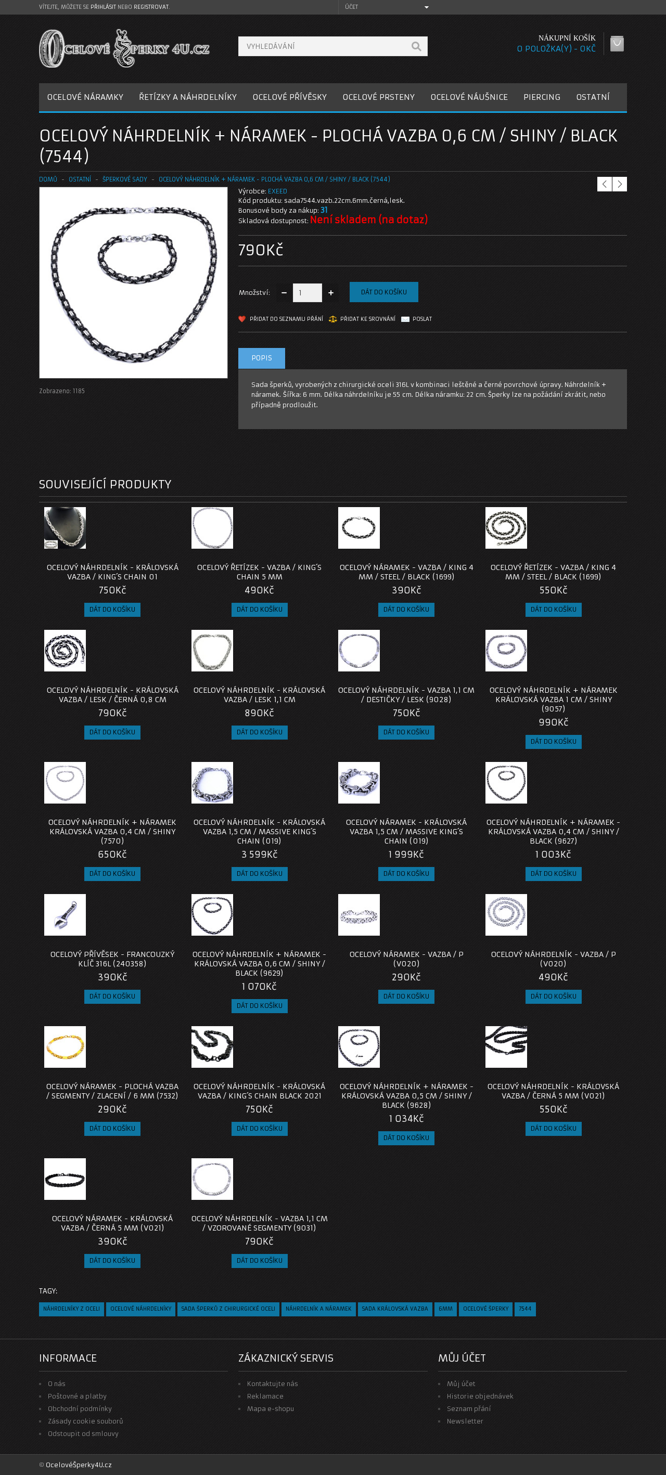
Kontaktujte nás (272, 1384)
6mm (446, 1308)
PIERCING (541, 97)
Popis (261, 358)
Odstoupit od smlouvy (83, 1434)
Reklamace (265, 1396)
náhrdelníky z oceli (71, 1308)
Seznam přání (469, 1409)
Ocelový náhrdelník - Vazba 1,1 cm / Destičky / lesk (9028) (406, 694)
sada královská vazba (395, 1308)
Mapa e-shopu (270, 1409)
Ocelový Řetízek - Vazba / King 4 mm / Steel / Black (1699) (553, 572)
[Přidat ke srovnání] (169, 545)
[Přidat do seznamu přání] (152, 545)
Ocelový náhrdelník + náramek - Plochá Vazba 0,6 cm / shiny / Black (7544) (274, 179)
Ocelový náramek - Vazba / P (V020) (407, 959)
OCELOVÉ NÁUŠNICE (469, 97)
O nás (57, 1384)
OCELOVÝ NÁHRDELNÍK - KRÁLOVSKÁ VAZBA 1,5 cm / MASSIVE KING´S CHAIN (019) (259, 832)
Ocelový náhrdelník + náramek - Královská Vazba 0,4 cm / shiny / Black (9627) (553, 832)
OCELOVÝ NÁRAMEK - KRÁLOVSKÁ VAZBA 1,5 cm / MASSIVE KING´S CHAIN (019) (406, 832)
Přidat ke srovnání (367, 319)
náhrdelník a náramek (319, 1308)
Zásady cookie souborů (85, 1421)
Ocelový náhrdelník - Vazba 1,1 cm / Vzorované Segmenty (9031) (259, 1223)
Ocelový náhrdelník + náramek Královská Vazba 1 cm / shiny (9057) (554, 699)
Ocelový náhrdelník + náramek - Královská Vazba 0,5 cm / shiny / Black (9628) (406, 1096)
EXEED (277, 191)
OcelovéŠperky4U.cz (79, 1465)
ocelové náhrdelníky (140, 1308)
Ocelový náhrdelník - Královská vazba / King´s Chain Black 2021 (259, 1091)
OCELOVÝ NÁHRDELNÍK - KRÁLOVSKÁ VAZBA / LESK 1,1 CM (259, 694)
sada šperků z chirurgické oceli (228, 1308)
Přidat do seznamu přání (286, 319)
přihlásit (103, 7)
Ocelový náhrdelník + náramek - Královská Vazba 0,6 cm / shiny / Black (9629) (259, 964)
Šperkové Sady (125, 179)
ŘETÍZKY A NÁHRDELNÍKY (188, 97)
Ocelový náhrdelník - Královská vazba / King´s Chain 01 (112, 572)
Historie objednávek (480, 1396)
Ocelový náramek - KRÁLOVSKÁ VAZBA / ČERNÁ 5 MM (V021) (112, 1223)
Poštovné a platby (77, 1396)
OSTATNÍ (593, 97)
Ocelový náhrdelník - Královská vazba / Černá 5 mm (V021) (553, 1091)
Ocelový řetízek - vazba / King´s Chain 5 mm (259, 572)
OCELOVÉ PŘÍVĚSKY (289, 97)
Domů (48, 179)
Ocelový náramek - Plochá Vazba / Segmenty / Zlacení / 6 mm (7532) (112, 1091)
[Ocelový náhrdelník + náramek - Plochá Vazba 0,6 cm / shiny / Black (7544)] (133, 368)
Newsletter (465, 1421)
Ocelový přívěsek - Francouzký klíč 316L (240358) (112, 959)
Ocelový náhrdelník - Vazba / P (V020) (553, 959)
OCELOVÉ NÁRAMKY (85, 97)
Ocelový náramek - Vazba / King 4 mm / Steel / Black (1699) (406, 572)
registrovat (151, 7)
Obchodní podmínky (80, 1409)
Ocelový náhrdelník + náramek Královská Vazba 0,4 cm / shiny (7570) (112, 832)
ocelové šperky (485, 1308)
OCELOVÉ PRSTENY (378, 97)
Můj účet (461, 1384)
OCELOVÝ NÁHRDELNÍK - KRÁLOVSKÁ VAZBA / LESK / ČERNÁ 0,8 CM (112, 694)
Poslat (422, 319)
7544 (525, 1308)
